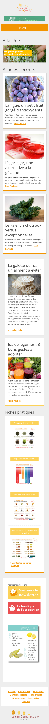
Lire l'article (20, 123)
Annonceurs (18, 698)
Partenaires (24, 691)
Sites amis (38, 691)
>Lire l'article (14, 400)
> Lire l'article (15, 330)
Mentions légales (18, 694)
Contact (26, 701)
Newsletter (33, 698)
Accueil (12, 691)
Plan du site (36, 694)
